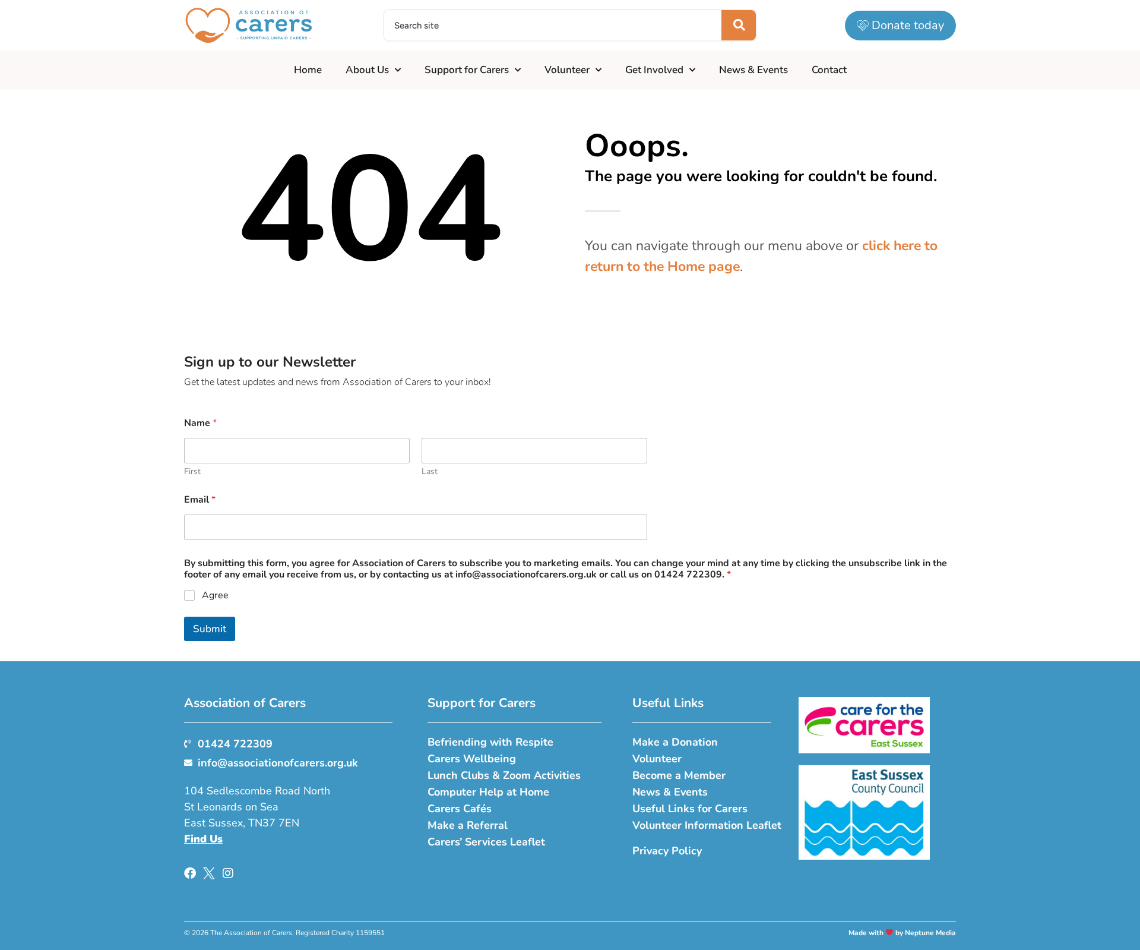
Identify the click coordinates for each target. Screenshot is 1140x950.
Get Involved (654, 70)
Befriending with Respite (490, 742)
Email (200, 500)
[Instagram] (228, 873)
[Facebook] (190, 873)
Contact (829, 70)
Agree (215, 595)
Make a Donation (675, 742)
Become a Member (679, 775)
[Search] (738, 25)
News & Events (753, 70)
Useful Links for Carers (690, 809)
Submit (209, 629)
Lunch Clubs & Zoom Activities (504, 775)
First (192, 471)
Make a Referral (468, 825)
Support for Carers (467, 70)
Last (430, 471)
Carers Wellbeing (472, 759)
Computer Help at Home (488, 792)
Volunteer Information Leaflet (706, 825)
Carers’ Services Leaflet (486, 842)
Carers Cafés (460, 809)
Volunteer (567, 70)
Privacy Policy (667, 851)
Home (308, 70)
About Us (367, 70)
